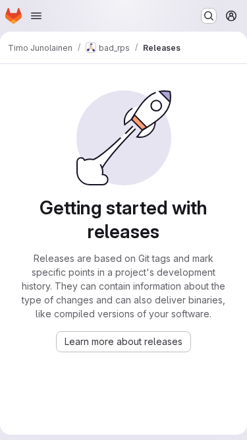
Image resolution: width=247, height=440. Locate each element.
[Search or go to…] (209, 16)
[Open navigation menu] (36, 15)
